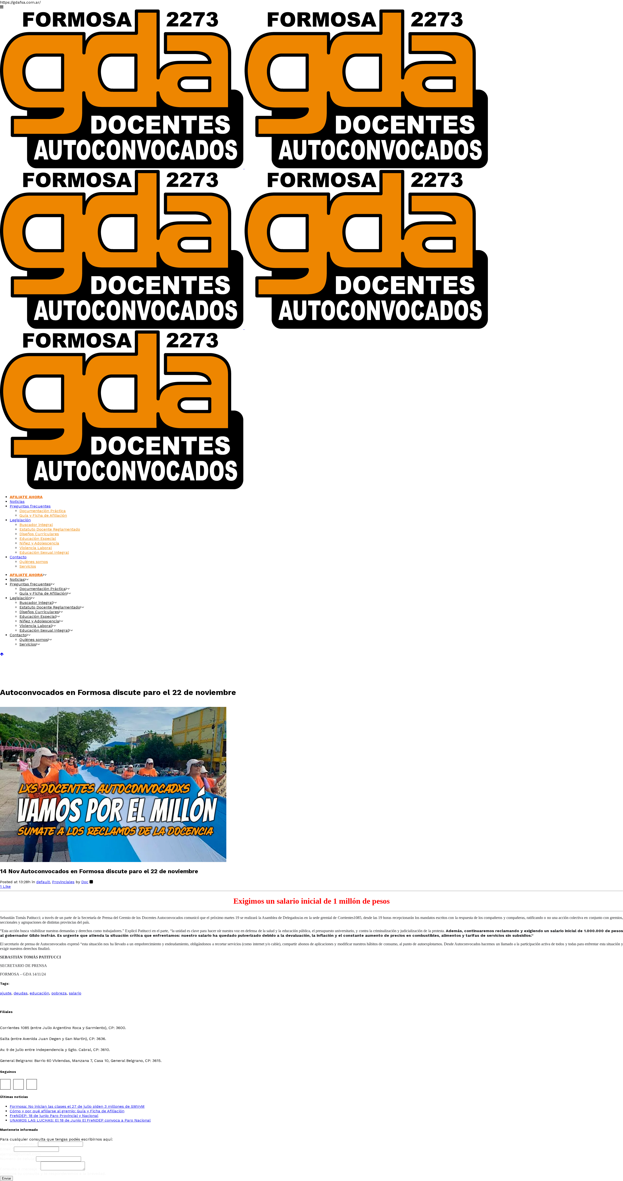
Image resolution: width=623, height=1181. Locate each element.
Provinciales (63, 882)
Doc (84, 882)
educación (39, 993)
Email (7, 1149)
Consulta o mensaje (20, 1169)
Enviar (6, 1178)
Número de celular (18, 1158)
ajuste (5, 993)
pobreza (59, 993)
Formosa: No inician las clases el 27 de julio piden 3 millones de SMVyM (77, 1106)
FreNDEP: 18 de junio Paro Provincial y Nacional (54, 1115)
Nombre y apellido (19, 1144)
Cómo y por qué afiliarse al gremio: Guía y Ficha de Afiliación (67, 1111)
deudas (20, 993)
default (43, 882)
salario (75, 993)
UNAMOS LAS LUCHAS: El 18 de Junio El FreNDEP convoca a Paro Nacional (80, 1120)
